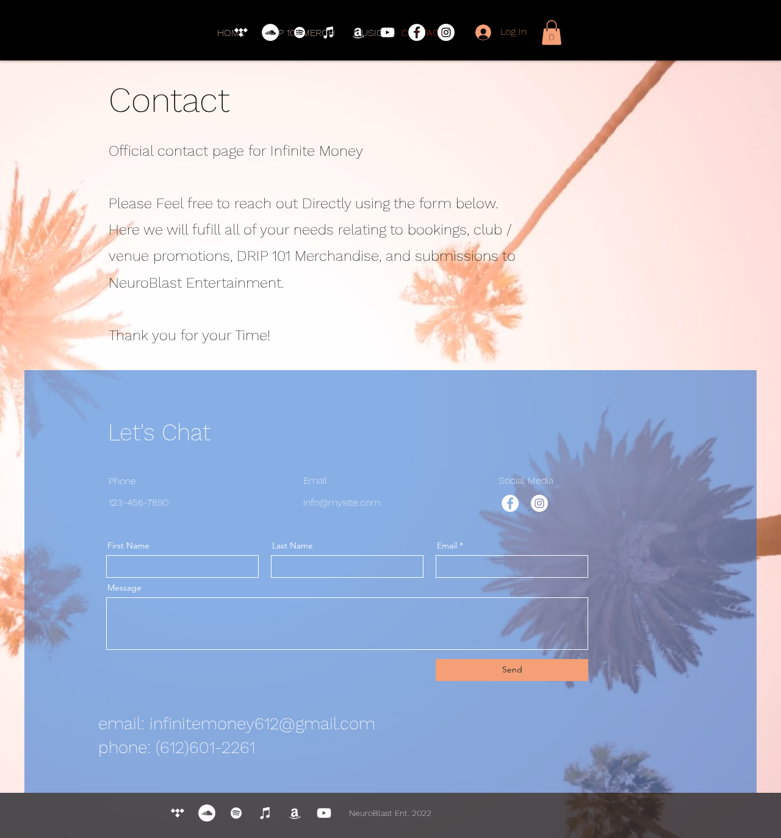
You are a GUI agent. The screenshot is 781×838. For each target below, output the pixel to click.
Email (447, 545)
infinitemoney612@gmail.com (262, 723)
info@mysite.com (341, 502)
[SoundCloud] (270, 32)
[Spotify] (299, 32)
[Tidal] (241, 32)
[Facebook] (416, 32)
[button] (551, 32)
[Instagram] (446, 32)
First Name (128, 545)
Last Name (292, 545)
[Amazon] (358, 32)
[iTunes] (328, 32)
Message (124, 587)
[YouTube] (387, 32)
